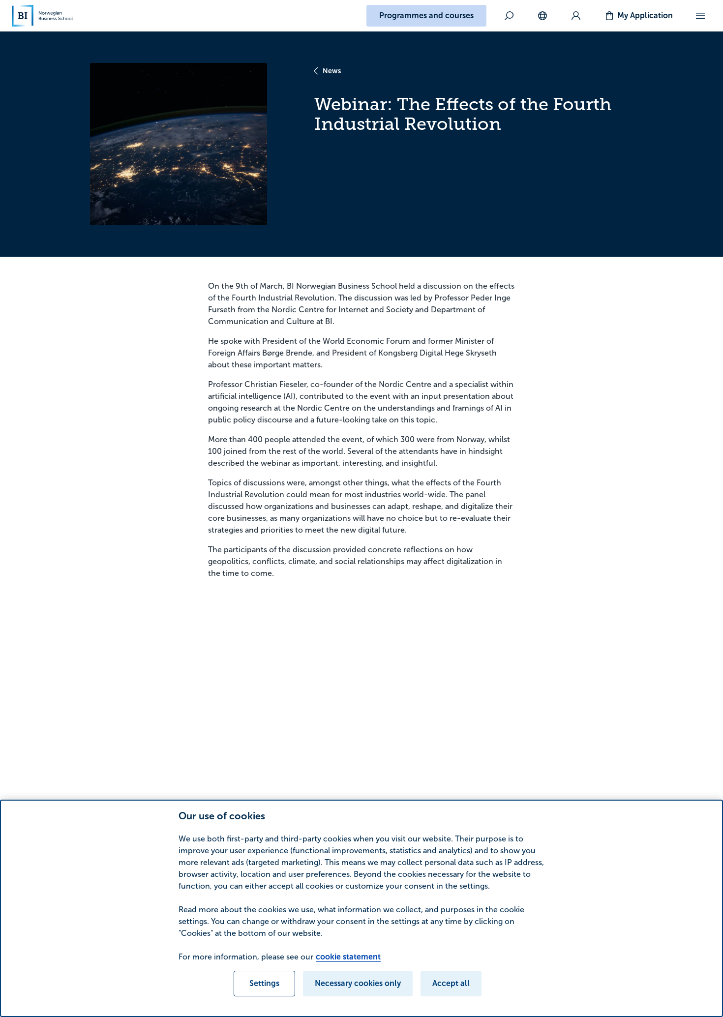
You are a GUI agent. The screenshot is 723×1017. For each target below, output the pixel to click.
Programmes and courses (426, 15)
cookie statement (348, 957)
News (332, 71)
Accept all (451, 983)
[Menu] (700, 16)
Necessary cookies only (358, 983)
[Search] (509, 16)
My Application (645, 15)
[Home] (42, 16)
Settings (264, 983)
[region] (361, 908)
